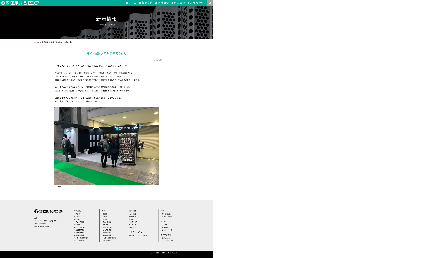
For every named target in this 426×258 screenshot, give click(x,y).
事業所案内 (133, 222)
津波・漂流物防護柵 (81, 238)
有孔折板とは (166, 214)
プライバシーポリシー (169, 241)
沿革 (131, 219)
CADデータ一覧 (167, 230)
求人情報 (179, 2)
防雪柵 (77, 219)
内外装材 (78, 225)
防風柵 (77, 214)
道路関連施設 (79, 235)
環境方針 (133, 227)
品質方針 (133, 225)
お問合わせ (197, 2)
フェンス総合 (79, 222)
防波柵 (77, 217)
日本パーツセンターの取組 (139, 235)
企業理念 (133, 217)
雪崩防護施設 (79, 233)
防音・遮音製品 (80, 227)
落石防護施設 (79, 230)
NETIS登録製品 (80, 241)
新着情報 (45, 42)
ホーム (133, 2)
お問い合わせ (166, 238)
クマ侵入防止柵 (167, 217)
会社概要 (163, 2)
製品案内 (147, 2)
